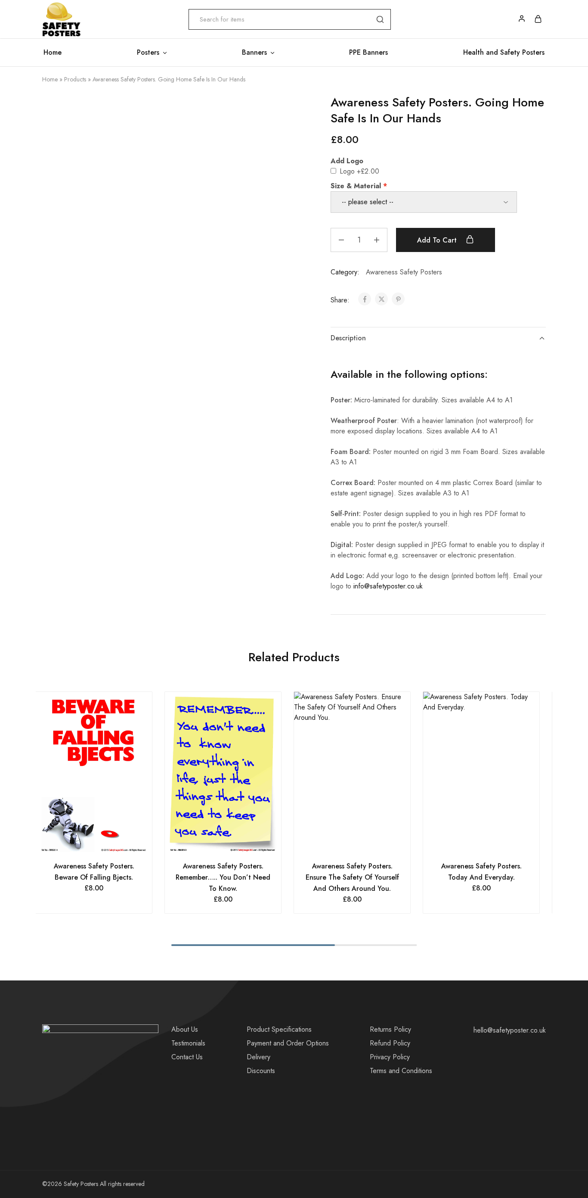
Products (75, 79)
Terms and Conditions (401, 1071)
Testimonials (188, 1043)
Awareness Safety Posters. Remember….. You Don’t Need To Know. (223, 877)
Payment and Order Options (288, 1043)
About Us (184, 1029)
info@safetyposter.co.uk (388, 586)
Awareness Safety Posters (404, 272)
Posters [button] (148, 52)
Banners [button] (254, 52)
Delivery (258, 1057)
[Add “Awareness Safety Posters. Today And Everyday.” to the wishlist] (492, 843)
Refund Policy (390, 1043)
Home (52, 52)
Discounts (261, 1071)
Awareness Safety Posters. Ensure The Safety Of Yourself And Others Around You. (352, 877)
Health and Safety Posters (504, 52)
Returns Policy (390, 1029)
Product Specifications (279, 1029)
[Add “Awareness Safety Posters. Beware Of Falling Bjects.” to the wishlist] (105, 843)
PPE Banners (368, 52)
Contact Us (187, 1057)
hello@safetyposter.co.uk (509, 1030)
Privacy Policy (390, 1057)
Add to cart (438, 240)
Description (348, 338)
